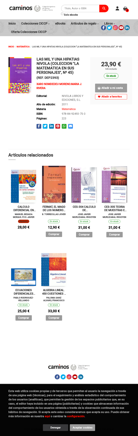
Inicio (11, 47)
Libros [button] (108, 23)
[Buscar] (104, 8)
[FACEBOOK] (103, 27)
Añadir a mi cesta (112, 88)
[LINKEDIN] (127, 27)
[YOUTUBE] (121, 27)
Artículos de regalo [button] (84, 23)
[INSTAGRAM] (115, 27)
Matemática (23, 47)
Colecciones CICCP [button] (34, 23)
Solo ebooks (71, 14)
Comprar (53, 234)
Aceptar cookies (82, 427)
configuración (75, 416)
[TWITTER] (109, 27)
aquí (47, 416)
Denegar (55, 427)
